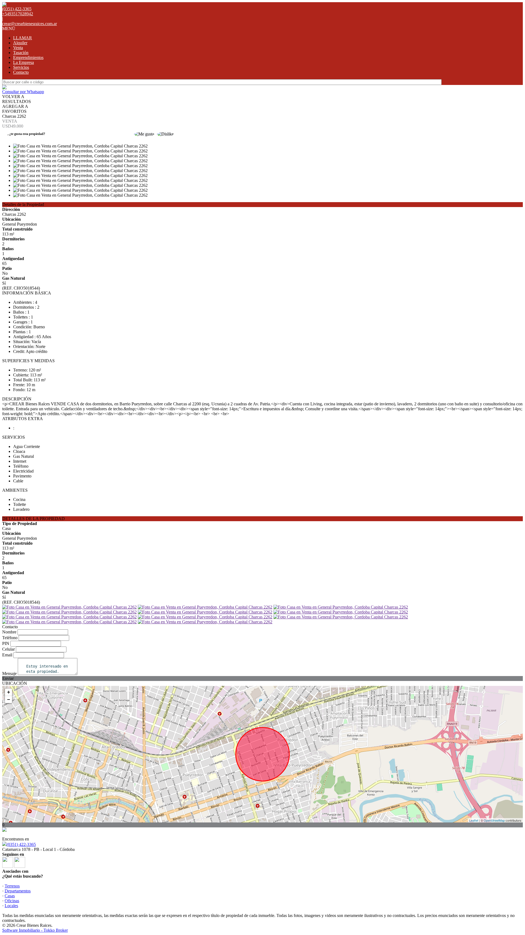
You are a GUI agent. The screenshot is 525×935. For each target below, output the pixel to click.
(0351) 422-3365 (21, 844)
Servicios (21, 67)
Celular (8, 649)
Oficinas (12, 900)
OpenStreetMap (494, 820)
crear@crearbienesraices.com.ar (29, 23)
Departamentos (18, 891)
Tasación (20, 52)
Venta (18, 47)
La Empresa (23, 62)
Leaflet (473, 820)
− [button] (8, 699)
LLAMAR (22, 38)
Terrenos (12, 886)
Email (7, 655)
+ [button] (8, 692)
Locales (11, 905)
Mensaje (9, 673)
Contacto (21, 72)
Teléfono (10, 637)
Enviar (8, 678)
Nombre (9, 632)
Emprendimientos (28, 57)
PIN (5, 643)
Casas (10, 895)
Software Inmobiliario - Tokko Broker (35, 930)
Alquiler (20, 42)
